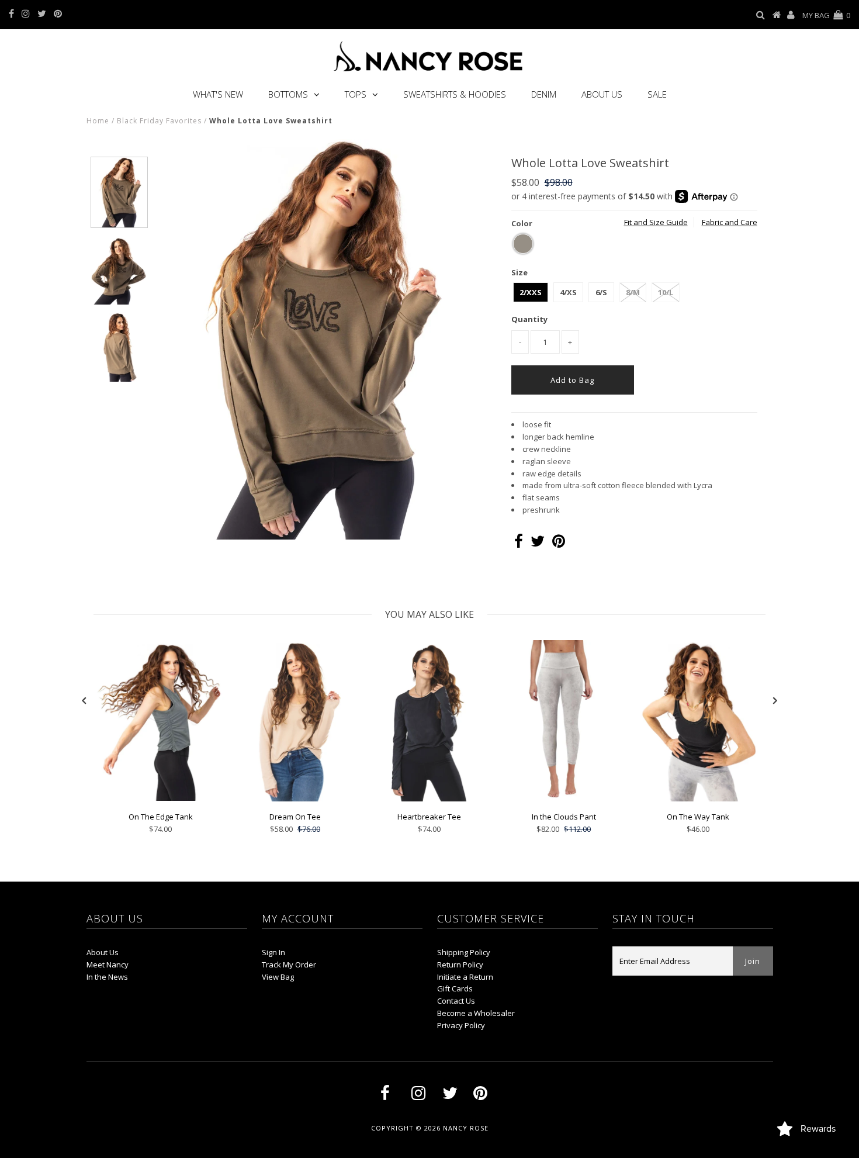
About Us (601, 94)
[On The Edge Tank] (160, 798)
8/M (633, 292)
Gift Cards (455, 988)
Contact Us (456, 1000)
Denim (543, 94)
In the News (107, 977)
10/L (665, 292)
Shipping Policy (463, 952)
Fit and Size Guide (656, 222)
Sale (657, 94)
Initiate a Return (465, 977)
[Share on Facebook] (518, 543)
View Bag (278, 977)
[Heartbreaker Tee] (429, 798)
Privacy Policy (461, 1025)
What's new (218, 94)
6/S (601, 292)
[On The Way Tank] (698, 798)
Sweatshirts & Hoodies (454, 94)
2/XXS (530, 292)
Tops (355, 94)
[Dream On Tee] (295, 798)
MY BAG (826, 15)
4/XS (568, 292)
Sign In (273, 952)
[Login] (791, 15)
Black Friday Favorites (159, 121)
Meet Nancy (107, 964)
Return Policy (460, 964)
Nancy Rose (466, 1128)
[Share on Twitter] (538, 543)
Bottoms (288, 94)
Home (97, 121)
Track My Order (289, 964)
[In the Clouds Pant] (564, 798)
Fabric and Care (729, 222)
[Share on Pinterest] (558, 543)
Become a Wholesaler (476, 1013)
